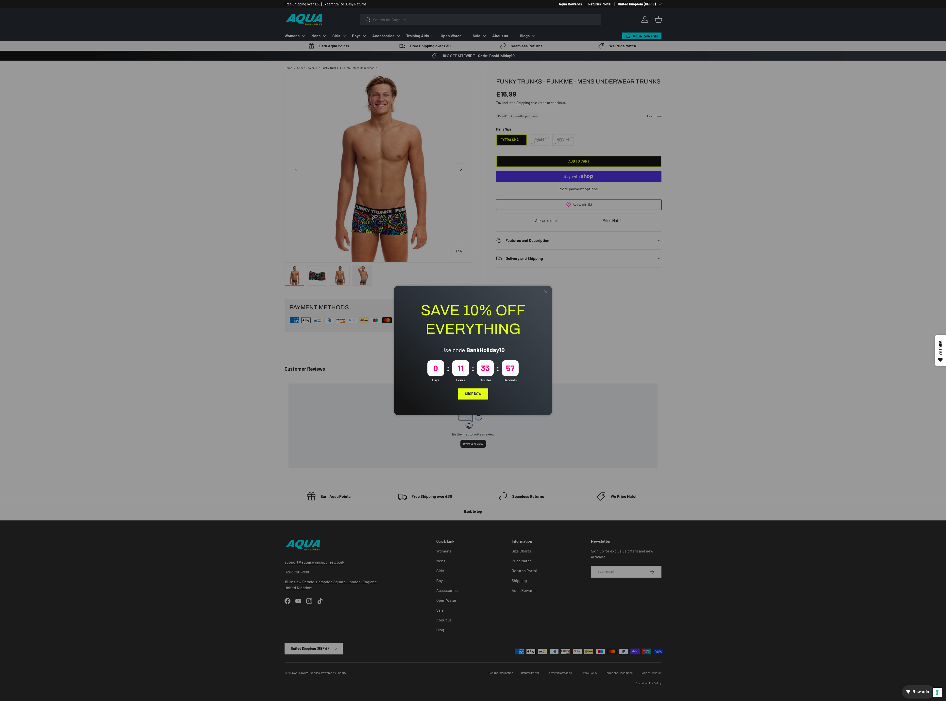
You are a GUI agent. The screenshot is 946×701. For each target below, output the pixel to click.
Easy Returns (356, 4)
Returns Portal (599, 4)
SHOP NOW (473, 394)
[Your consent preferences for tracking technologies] (937, 692)
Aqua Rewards (570, 4)
